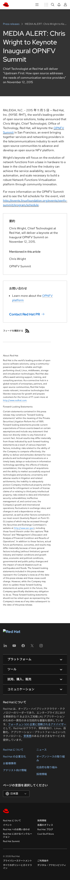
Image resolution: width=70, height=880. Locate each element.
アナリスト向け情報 (15, 770)
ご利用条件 (43, 860)
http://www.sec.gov (24, 528)
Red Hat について (13, 749)
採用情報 (41, 774)
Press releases (11, 24)
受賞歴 (27, 736)
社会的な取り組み (46, 767)
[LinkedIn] (5, 647)
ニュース (41, 749)
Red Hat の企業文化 (14, 756)
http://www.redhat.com (15, 400)
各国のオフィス (45, 825)
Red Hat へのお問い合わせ (16, 829)
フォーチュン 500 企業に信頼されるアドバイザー (37, 724)
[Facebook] (23, 647)
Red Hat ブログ (45, 829)
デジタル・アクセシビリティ (51, 865)
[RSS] (27, 331)
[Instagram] (41, 647)
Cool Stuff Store (45, 833)
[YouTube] (14, 647)
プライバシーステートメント (17, 860)
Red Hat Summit (11, 841)
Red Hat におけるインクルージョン (17, 835)
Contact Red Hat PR (24, 314)
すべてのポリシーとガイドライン (17, 867)
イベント (7, 825)
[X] (32, 647)
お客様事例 (9, 763)
